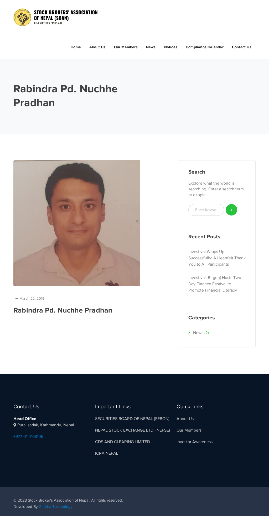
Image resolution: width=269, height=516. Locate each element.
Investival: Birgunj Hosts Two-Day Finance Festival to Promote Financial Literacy (215, 284)
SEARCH (231, 210)
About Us (185, 418)
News (198, 332)
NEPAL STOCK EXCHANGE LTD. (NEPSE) (132, 430)
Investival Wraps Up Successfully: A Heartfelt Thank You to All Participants (217, 258)
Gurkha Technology (56, 506)
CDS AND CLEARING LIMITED (122, 441)
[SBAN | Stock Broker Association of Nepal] (55, 17)
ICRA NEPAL (106, 453)
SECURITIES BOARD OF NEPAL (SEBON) (132, 418)
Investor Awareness (195, 441)
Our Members (189, 430)
